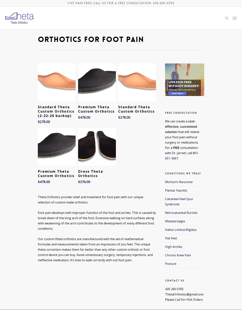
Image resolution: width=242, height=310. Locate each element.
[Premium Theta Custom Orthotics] (97, 82)
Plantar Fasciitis (176, 190)
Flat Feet (171, 238)
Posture (170, 264)
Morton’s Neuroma (178, 182)
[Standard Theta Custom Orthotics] (137, 82)
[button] (235, 18)
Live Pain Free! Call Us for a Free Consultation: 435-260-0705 (121, 3)
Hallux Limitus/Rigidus (181, 230)
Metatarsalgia (175, 221)
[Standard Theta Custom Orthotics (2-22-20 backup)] (57, 82)
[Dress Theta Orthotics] (97, 147)
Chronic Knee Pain (178, 255)
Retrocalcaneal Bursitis (181, 213)
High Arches (173, 247)
